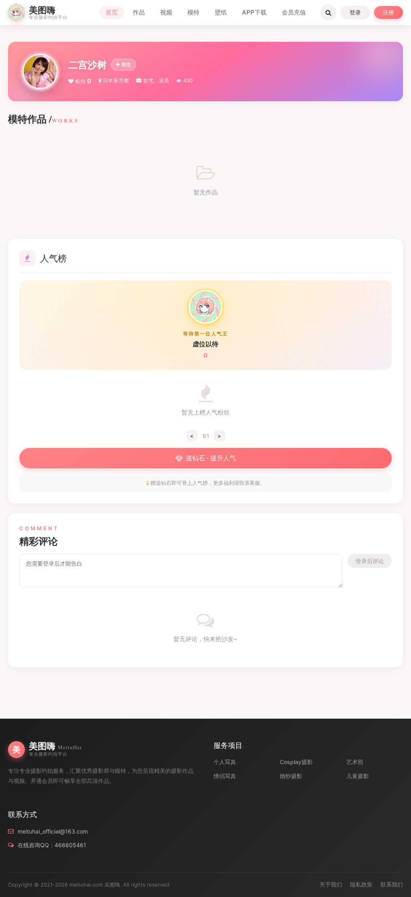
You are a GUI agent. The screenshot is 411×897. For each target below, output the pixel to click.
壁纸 (221, 12)
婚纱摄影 (291, 775)
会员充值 (294, 12)
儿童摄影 (357, 775)
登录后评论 (370, 561)
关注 (126, 64)
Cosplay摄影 (296, 761)
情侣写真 (225, 775)
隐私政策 (361, 884)
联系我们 (391, 884)
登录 (355, 12)
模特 (193, 12)
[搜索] (328, 12)
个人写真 (225, 761)
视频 (166, 12)
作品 (139, 12)
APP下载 (254, 12)
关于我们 (330, 884)
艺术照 (354, 761)
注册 (388, 12)
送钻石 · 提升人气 (211, 458)
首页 (112, 12)
